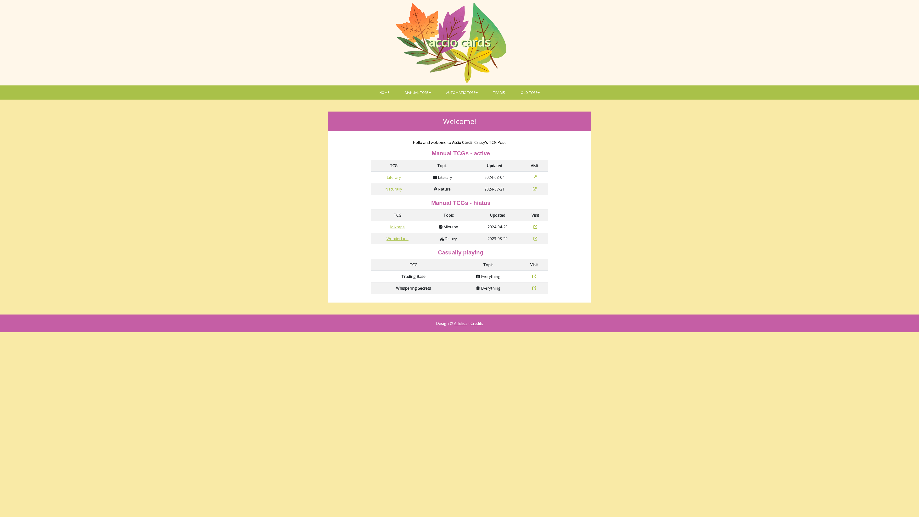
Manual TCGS (417, 92)
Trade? (499, 92)
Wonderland (398, 238)
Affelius (460, 323)
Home (384, 92)
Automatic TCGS (461, 92)
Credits (477, 323)
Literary (394, 177)
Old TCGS (529, 92)
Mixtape (397, 227)
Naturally (393, 189)
